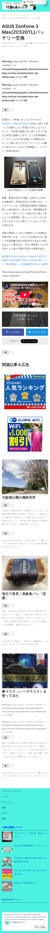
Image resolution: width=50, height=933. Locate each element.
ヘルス (5, 796)
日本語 (29, 2)
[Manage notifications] (7, 923)
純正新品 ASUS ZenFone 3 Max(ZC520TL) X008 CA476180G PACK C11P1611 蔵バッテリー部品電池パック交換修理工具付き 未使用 (25, 260)
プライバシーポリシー (12, 791)
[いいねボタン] (5, 110)
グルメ (5, 813)
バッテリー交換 (21, 46)
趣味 (27, 43)
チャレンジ (7, 802)
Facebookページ (10, 899)
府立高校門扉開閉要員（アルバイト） (31, 845)
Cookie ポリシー (18, 922)
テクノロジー (20, 43)
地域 (4, 807)
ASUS (35, 43)
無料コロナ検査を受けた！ (26, 883)
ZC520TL (10, 46)
